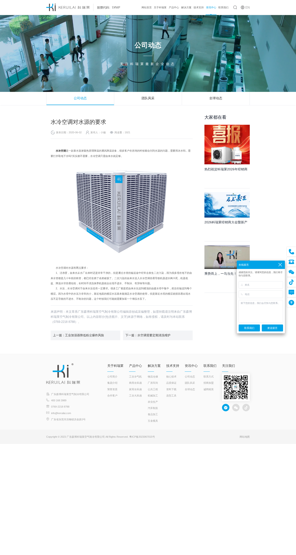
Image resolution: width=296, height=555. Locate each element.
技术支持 (199, 7)
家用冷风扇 (135, 389)
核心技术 (171, 376)
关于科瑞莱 (160, 7)
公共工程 (153, 389)
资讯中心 (211, 7)
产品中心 (174, 7)
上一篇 (78, 335)
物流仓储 (153, 376)
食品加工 (153, 414)
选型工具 (171, 395)
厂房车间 (153, 382)
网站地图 (245, 436)
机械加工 (153, 395)
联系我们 (223, 7)
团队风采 (148, 98)
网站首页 (147, 7)
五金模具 (153, 420)
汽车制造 (153, 408)
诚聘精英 (209, 389)
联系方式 (209, 376)
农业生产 (153, 401)
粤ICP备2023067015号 (142, 436)
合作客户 (112, 395)
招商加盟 (209, 382)
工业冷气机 (135, 376)
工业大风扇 (135, 395)
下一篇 (147, 335)
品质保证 (171, 382)
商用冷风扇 (135, 382)
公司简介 (112, 376)
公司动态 (80, 98)
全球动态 (215, 98)
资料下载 (171, 389)
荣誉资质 (112, 389)
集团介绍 (112, 382)
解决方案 (186, 7)
